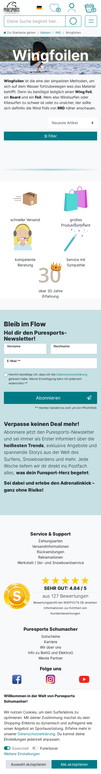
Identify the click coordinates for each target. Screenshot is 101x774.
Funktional (48, 748)
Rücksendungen (50, 552)
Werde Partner (50, 658)
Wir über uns (50, 647)
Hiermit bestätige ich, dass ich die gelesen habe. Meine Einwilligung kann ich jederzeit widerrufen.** (48, 379)
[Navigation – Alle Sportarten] (91, 21)
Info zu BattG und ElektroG (50, 652)
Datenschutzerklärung (36, 734)
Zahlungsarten (50, 541)
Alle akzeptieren (74, 764)
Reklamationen (50, 557)
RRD (58, 32)
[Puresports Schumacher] (18, 8)
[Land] (39, 8)
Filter (52, 136)
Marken (45, 32)
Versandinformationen (50, 546)
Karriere (50, 642)
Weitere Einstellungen (22, 754)
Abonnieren (48, 398)
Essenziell (20, 748)
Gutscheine (50, 636)
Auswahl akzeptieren (28, 764)
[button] (89, 8)
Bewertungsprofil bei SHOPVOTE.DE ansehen (65, 602)
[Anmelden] (72, 8)
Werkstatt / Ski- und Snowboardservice (50, 562)
